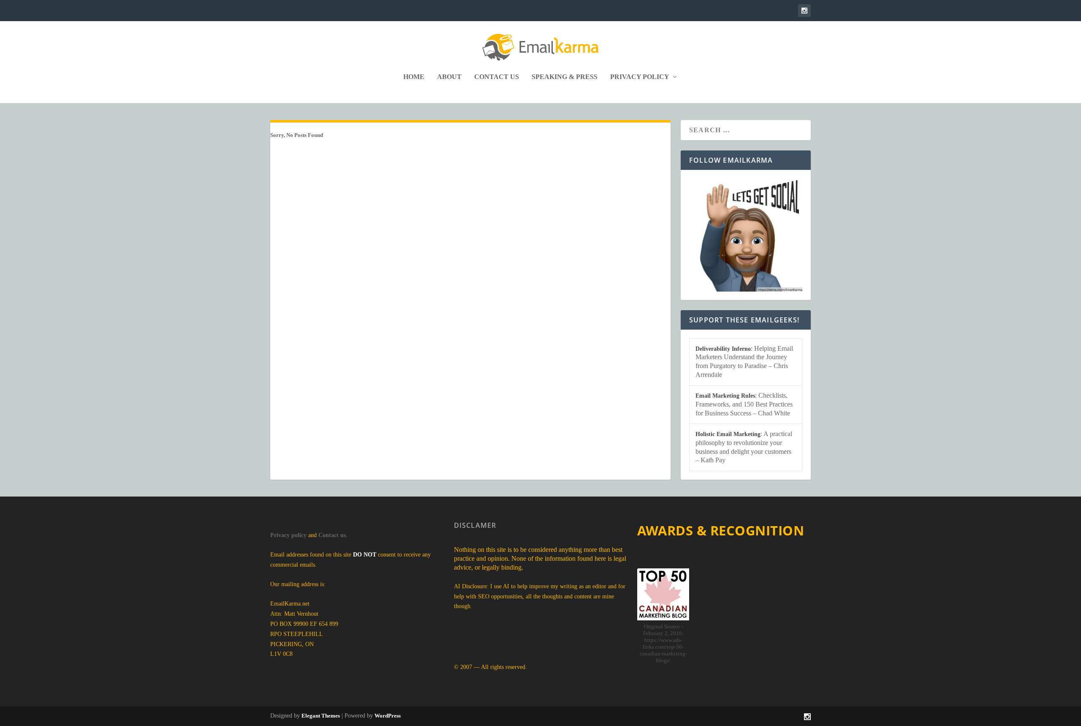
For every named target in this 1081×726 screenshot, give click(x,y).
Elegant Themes (320, 715)
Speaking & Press (565, 77)
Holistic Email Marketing (728, 434)
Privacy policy (288, 535)
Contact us (332, 535)
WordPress (388, 715)
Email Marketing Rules (725, 396)
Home (413, 77)
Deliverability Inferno (723, 349)
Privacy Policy (639, 77)
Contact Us (496, 77)
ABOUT (449, 77)
